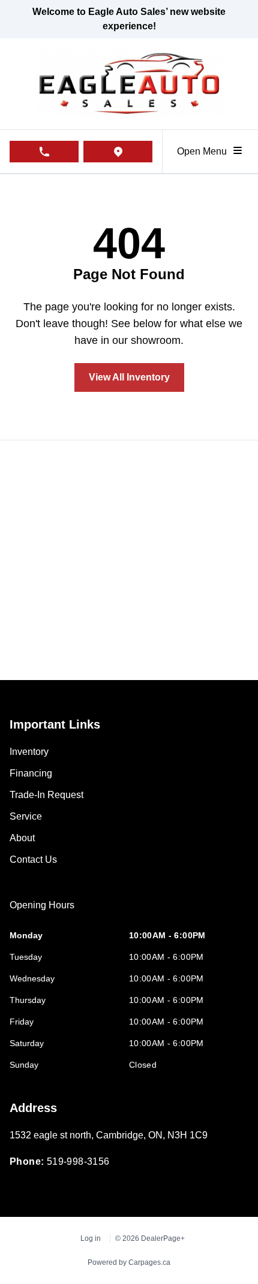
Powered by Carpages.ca (129, 1262)
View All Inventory (129, 377)
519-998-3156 (78, 1161)
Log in (90, 1238)
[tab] (42, 911)
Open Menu (204, 151)
